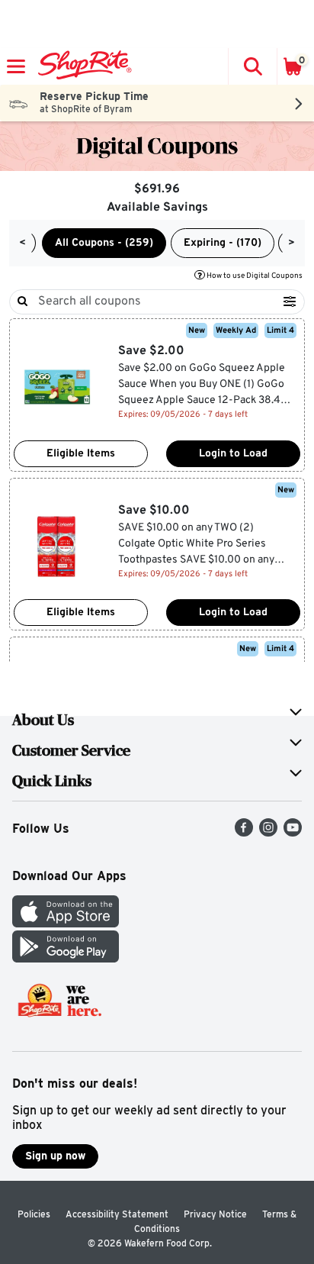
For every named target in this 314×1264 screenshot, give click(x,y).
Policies (34, 1214)
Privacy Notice (215, 1214)
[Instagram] (268, 832)
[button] (252, 66)
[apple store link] (65, 923)
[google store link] (65, 958)
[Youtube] (293, 832)
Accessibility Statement (117, 1214)
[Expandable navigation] (16, 66)
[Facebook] (244, 832)
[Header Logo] (82, 66)
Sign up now (55, 1156)
